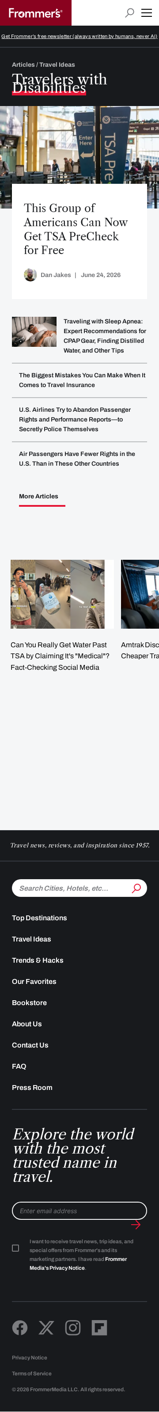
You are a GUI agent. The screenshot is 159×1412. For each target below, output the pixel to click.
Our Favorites (34, 981)
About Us (27, 1024)
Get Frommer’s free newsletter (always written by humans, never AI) (79, 36)
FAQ (19, 1066)
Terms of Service (32, 1373)
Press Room (32, 1087)
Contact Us (30, 1045)
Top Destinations (39, 918)
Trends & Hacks (38, 960)
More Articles (38, 496)
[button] (146, 13)
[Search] (135, 887)
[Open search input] (129, 13)
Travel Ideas (31, 939)
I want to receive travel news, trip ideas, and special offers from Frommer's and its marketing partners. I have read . (81, 1254)
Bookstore (29, 1002)
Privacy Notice (29, 1358)
